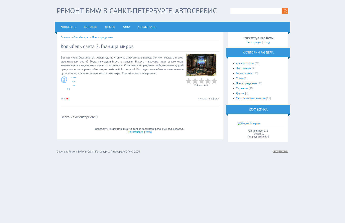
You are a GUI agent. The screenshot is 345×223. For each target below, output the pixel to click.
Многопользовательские (251, 98)
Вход (149, 131)
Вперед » (214, 98)
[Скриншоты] (201, 65)
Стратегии (242, 88)
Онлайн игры (81, 37)
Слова (240, 78)
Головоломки (244, 73)
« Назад (202, 98)
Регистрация (135, 131)
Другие (240, 93)
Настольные (243, 68)
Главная (65, 37)
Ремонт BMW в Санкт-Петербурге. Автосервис (137, 10)
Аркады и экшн (245, 63)
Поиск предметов (102, 37)
